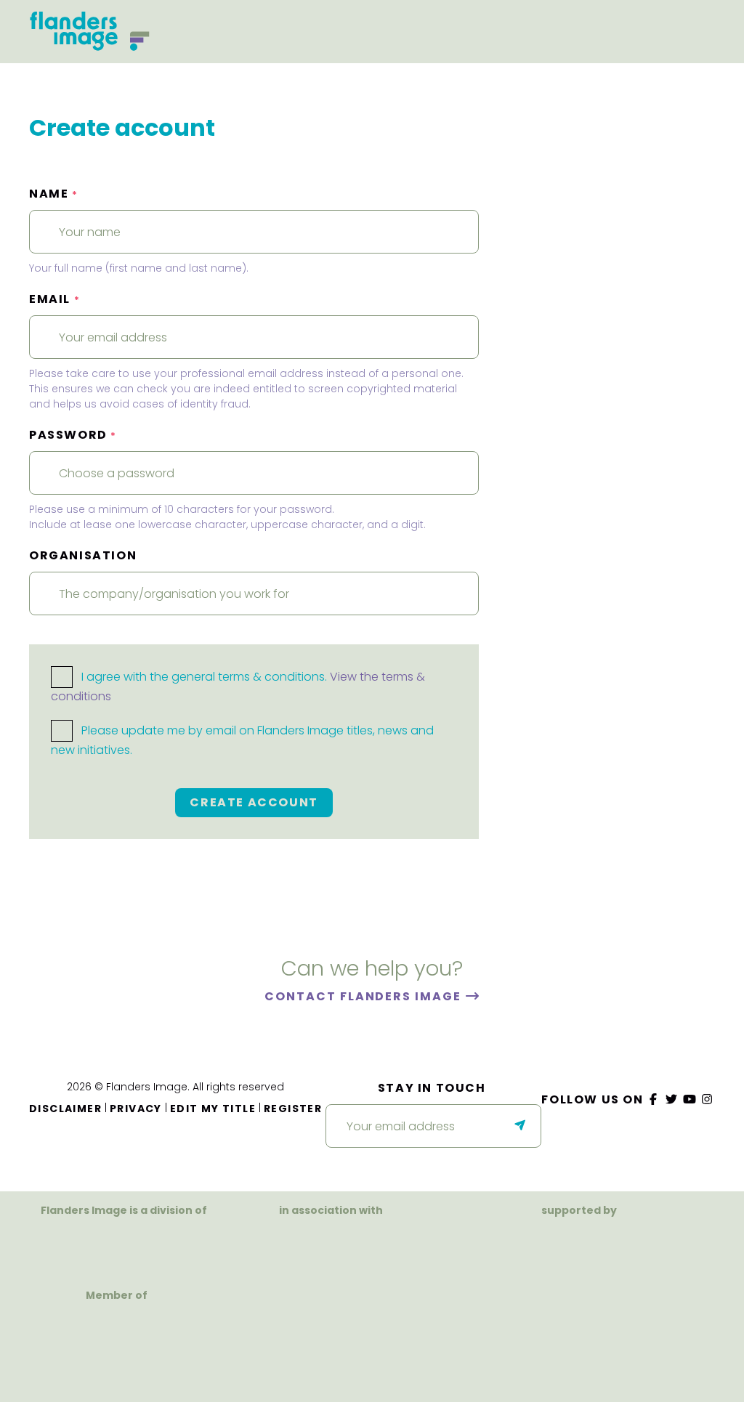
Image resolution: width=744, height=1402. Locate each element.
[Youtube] (689, 1099)
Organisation (83, 555)
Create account (254, 802)
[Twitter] (672, 1099)
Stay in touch (432, 1087)
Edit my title (213, 1108)
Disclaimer (65, 1108)
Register (293, 1108)
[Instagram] (707, 1099)
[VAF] (124, 1243)
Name (53, 193)
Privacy (136, 1108)
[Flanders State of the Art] (528, 1252)
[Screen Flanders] (331, 1257)
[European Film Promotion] (116, 1351)
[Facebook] (654, 1099)
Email (54, 299)
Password (73, 434)
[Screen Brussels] (630, 1252)
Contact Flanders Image (364, 996)
